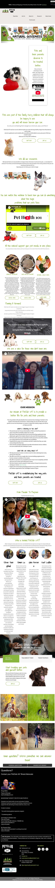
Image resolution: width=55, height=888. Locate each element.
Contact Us (24, 856)
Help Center (48, 16)
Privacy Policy (39, 879)
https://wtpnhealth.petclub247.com (30, 865)
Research (39, 16)
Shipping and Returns (18, 879)
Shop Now (15, 16)
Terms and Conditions (29, 879)
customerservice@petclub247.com (30, 858)
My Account (32, 20)
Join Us (23, 16)
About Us (31, 16)
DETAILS (44, 4)
